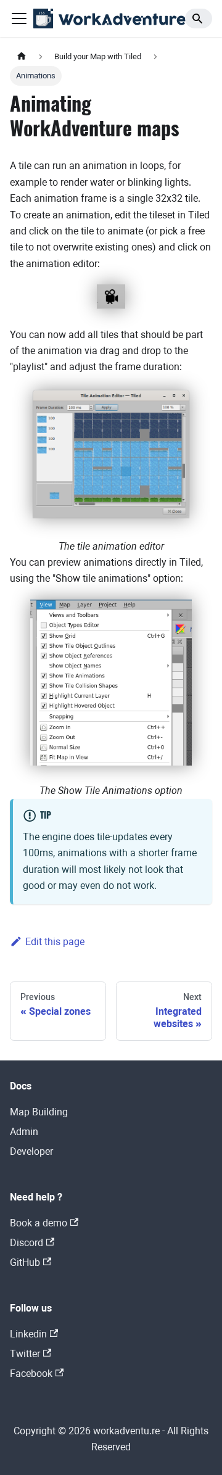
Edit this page (54, 942)
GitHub (25, 1262)
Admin (24, 1132)
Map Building (39, 1112)
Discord (26, 1243)
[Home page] (21, 56)
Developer (31, 1151)
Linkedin (28, 1334)
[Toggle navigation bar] (19, 18)
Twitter (25, 1354)
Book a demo (38, 1223)
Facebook (31, 1373)
